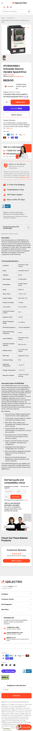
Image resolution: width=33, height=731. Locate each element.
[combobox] (16, 12)
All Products (10, 18)
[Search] (29, 12)
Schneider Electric (18, 76)
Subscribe (16, 696)
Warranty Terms (25, 177)
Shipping (5, 92)
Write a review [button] (16, 561)
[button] (2, 3)
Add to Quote (16, 115)
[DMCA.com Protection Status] (5, 679)
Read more (9, 128)
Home (2, 18)
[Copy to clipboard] (28, 227)
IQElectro (11, 586)
